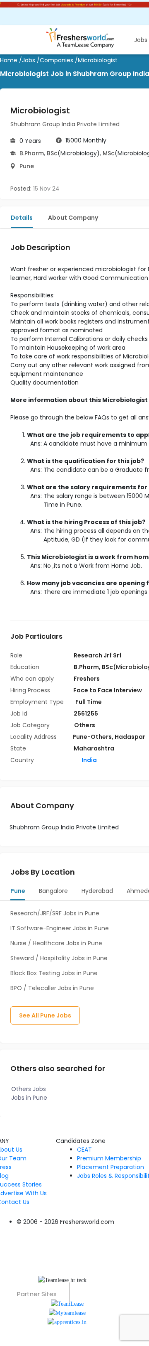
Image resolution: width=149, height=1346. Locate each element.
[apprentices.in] (67, 1322)
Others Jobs (28, 1089)
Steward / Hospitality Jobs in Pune (59, 958)
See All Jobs (45, 1015)
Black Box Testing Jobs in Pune (54, 973)
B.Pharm (31, 153)
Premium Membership (109, 1158)
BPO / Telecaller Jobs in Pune (52, 988)
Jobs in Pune (29, 1097)
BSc (52, 153)
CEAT (84, 1149)
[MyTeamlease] (67, 1312)
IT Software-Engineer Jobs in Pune (59, 928)
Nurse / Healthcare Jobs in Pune (56, 943)
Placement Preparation (110, 1167)
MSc (109, 153)
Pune (26, 166)
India (88, 760)
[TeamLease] (67, 1303)
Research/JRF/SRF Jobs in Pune (54, 913)
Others (84, 725)
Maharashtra (94, 748)
